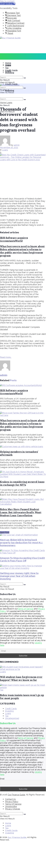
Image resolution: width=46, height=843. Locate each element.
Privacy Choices (12, 809)
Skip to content (7, 1)
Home (8, 63)
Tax (7, 68)
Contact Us (10, 799)
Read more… (5, 357)
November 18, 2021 (9, 147)
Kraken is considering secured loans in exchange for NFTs (22, 483)
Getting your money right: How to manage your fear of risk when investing (19, 576)
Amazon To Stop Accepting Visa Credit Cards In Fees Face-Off (22, 559)
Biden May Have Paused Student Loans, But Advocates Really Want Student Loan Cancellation (20, 512)
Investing (9, 90)
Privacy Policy (11, 801)
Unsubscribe (11, 806)
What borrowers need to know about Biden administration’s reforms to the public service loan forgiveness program (22, 251)
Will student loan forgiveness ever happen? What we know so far (21, 678)
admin (17, 145)
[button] (7, 4)
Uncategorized (12, 718)
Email (2, 779)
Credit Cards (11, 70)
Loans (8, 65)
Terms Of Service (13, 804)
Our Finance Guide (16, 794)
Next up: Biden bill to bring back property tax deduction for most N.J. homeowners (21, 542)
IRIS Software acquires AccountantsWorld (14, 239)
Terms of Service (25, 609)
